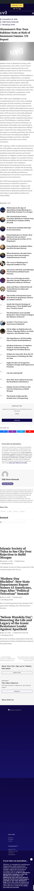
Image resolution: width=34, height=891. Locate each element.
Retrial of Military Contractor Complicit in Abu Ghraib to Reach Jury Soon (7, 658)
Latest (10, 841)
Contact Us (11, 853)
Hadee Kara (20, 561)
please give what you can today (18, 463)
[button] (33, 13)
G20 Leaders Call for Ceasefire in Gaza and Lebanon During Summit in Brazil (25, 658)
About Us (10, 837)
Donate (17, 691)
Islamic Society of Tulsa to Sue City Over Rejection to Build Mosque (16, 553)
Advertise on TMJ (13, 851)
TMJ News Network (10, 22)
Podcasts (10, 839)
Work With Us (8, 700)
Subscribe (17, 672)
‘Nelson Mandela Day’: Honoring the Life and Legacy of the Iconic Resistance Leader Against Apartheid (16, 623)
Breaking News (8, 25)
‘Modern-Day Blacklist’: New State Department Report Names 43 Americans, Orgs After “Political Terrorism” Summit (16, 586)
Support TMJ (11, 849)
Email (17, 413)
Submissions (11, 854)
